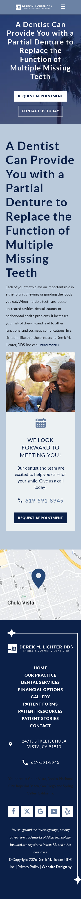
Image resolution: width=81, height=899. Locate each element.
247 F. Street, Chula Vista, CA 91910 (44, 744)
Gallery (40, 696)
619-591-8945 (44, 501)
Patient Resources (40, 711)
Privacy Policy (28, 867)
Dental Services (40, 682)
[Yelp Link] (67, 811)
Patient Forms (40, 704)
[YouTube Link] (54, 811)
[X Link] (27, 811)
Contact (40, 725)
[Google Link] (40, 811)
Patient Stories (40, 718)
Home (40, 668)
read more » (49, 345)
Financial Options (40, 689)
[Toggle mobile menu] (63, 7)
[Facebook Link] (13, 811)
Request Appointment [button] (40, 96)
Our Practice (40, 675)
